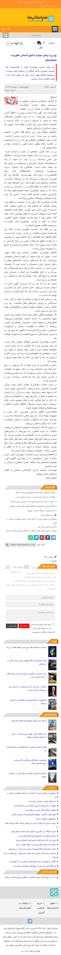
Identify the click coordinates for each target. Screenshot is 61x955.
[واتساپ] (30, 537)
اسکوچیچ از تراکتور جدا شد (45, 818)
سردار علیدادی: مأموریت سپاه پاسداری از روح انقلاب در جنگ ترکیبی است (26, 675)
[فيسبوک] (47, 537)
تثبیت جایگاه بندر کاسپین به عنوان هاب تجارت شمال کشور (33, 831)
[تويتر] (36, 537)
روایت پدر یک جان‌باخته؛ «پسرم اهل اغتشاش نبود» (36, 840)
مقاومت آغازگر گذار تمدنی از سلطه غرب (40, 810)
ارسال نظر (24, 625)
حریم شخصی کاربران (40, 908)
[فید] (4, 28)
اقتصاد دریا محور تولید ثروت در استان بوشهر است (36, 497)
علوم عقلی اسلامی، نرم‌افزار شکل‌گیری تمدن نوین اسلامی (34, 814)
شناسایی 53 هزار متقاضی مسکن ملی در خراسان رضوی (28, 775)
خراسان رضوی (50, 714)
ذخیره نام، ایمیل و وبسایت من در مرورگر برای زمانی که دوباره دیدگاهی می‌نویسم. (43, 628)
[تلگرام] (8, 28)
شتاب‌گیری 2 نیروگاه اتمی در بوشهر (41, 510)
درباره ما (53, 6)
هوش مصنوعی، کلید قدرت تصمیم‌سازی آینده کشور (35, 492)
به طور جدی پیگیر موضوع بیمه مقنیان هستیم (29, 720)
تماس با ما (44, 6)
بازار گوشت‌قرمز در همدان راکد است (42, 801)
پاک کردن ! (11, 625)
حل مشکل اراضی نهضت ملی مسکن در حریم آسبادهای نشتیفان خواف (29, 736)
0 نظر (42, 45)
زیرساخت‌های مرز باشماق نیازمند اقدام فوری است (37, 835)
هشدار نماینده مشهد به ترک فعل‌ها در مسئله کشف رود (26, 749)
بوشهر (51, 43)
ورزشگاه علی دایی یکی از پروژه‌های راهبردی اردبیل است (34, 866)
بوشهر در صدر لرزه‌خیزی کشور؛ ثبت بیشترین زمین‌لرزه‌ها (33, 501)
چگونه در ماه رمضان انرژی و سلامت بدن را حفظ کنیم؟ (35, 805)
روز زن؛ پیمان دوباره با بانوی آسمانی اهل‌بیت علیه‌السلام (33, 57)
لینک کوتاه (41, 544)
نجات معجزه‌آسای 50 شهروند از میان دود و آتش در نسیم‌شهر (26, 662)
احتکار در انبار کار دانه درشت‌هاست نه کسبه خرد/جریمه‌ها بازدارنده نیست (27, 688)
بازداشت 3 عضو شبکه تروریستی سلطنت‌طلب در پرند (26, 647)
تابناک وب (25, 951)
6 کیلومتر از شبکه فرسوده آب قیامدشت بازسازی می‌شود (28, 702)
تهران (54, 641)
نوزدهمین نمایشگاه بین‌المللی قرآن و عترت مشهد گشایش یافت (30, 762)
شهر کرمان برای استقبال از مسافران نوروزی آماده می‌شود (28, 530)
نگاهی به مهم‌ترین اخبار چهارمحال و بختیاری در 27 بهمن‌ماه (33, 861)
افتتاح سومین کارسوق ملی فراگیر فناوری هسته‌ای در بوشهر (32, 506)
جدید (51, 788)
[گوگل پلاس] (42, 537)
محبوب (29, 788)
